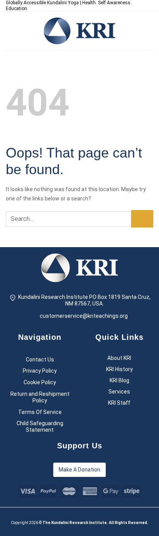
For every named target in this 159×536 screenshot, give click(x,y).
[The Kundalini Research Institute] (79, 30)
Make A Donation (79, 469)
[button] (10, 31)
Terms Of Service (40, 412)
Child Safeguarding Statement (40, 426)
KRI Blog (119, 380)
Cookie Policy (40, 382)
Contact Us (40, 359)
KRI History (119, 369)
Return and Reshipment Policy (39, 397)
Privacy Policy (40, 371)
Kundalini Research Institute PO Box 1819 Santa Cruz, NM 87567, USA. (84, 300)
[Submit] (142, 218)
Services (119, 391)
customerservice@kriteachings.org (84, 316)
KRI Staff (119, 403)
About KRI (119, 358)
